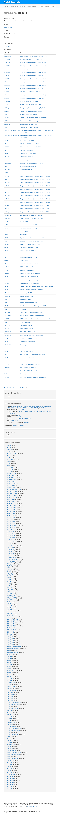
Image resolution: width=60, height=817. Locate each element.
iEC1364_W (11, 624)
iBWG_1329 (11, 467)
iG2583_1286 (11, 538)
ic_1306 (9, 471)
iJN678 (9, 578)
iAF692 (9, 582)
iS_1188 (9, 544)
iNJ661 (9, 465)
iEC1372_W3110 (12, 626)
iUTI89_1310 (11, 562)
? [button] (26, 387)
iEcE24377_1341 (12, 493)
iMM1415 (10, 580)
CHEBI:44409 (26, 408)
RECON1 (10, 594)
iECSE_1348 (11, 521)
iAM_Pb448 (10, 640)
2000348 (35, 411)
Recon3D (10, 612)
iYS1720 (9, 658)
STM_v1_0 (10, 574)
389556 (49, 411)
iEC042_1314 (11, 475)
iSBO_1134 (10, 548)
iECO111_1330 (12, 509)
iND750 (9, 455)
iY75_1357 (10, 590)
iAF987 (9, 576)
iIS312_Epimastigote (13, 648)
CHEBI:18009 (31, 406)
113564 (26, 411)
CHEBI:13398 (23, 406)
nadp (8, 396)
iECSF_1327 (11, 523)
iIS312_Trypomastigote (14, 646)
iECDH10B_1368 (12, 491)
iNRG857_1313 (12, 542)
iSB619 (9, 451)
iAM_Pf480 (10, 636)
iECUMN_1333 (11, 529)
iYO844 (9, 592)
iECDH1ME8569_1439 (14, 489)
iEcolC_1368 (11, 513)
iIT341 (9, 463)
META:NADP (14, 420)
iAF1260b (10, 600)
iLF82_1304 (11, 540)
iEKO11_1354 (11, 534)
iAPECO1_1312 (12, 453)
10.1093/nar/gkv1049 (32, 806)
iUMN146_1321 (12, 558)
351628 (44, 411)
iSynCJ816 (10, 634)
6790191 (14, 413)
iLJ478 (9, 584)
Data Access (22, 6)
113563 (21, 411)
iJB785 (9, 608)
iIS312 (9, 650)
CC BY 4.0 (21, 425)
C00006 (19, 415)
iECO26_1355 (11, 511)
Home (6, 6)
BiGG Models (12, 2)
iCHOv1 (9, 602)
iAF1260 (9, 447)
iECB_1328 (10, 481)
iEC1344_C (10, 632)
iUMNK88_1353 (12, 560)
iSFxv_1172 (11, 554)
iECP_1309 (10, 515)
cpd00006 (19, 417)
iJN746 (9, 461)
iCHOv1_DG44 (11, 616)
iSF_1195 (10, 459)
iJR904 (9, 568)
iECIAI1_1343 (11, 501)
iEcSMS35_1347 (12, 525)
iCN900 (9, 654)
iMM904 (9, 449)
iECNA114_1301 (12, 505)
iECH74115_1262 (12, 497)
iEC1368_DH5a (12, 630)
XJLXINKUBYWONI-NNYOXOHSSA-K (23, 419)
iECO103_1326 (12, 507)
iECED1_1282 (11, 495)
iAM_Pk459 (10, 644)
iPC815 (9, 457)
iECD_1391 (10, 485)
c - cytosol (7, 46)
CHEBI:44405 (18, 408)
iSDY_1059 (10, 550)
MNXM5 (24, 410)
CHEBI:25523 (47, 406)
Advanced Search (13, 6)
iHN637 (9, 586)
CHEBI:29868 (10, 408)
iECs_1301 (10, 519)
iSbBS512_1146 (12, 546)
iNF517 (9, 604)
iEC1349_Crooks (12, 622)
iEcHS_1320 (11, 499)
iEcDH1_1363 (11, 487)
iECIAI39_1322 (12, 503)
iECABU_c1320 (12, 479)
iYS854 (9, 618)
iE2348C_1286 (11, 473)
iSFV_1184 (10, 552)
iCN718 (9, 628)
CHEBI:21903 (39, 406)
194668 (30, 411)
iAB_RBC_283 (11, 598)
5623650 (9, 413)
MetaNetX (14, 425)
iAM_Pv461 (10, 638)
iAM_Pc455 (10, 642)
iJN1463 (9, 656)
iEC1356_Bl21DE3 (13, 620)
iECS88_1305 (11, 517)
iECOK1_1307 (8, 27)
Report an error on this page (15, 387)
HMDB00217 (27, 422)
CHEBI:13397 (14, 406)
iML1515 (9, 606)
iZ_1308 (9, 566)
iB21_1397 (10, 469)
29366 (40, 411)
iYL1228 (9, 572)
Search (53, 6)
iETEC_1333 (11, 536)
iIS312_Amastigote (13, 652)
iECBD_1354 (11, 483)
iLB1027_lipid (11, 610)
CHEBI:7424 (42, 408)
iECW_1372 (11, 532)
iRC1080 (10, 588)
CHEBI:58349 (34, 408)
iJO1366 (9, 445)
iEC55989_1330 (12, 477)
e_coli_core (10, 570)
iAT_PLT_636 (11, 596)
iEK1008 (9, 614)
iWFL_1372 (10, 564)
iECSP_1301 (11, 527)
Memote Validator (31, 6)
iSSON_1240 (11, 556)
